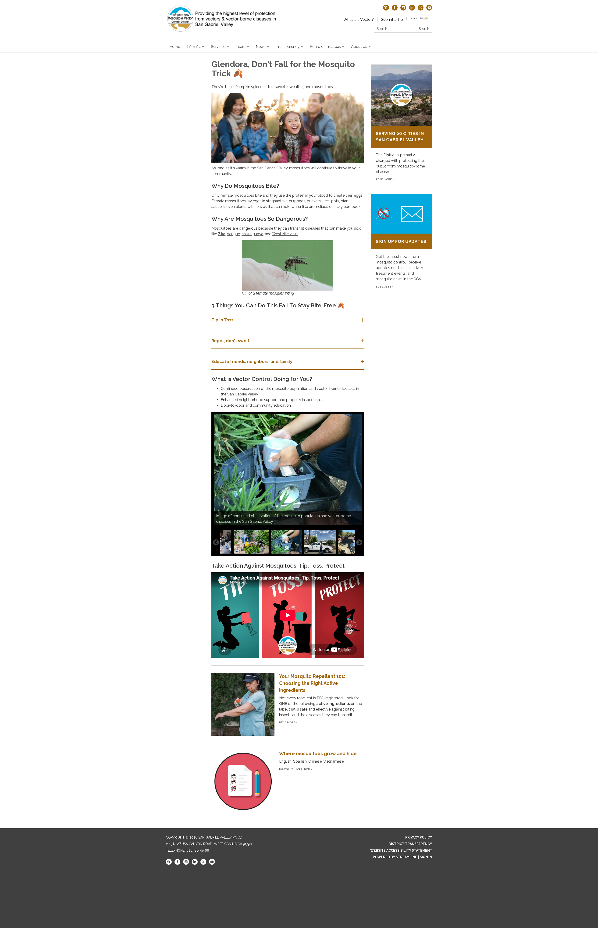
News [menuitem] (261, 46)
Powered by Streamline (395, 857)
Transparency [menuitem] (287, 46)
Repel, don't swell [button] (230, 340)
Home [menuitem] (174, 46)
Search (424, 29)
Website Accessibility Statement (401, 850)
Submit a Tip (392, 19)
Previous (216, 542)
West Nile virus (285, 234)
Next (359, 542)
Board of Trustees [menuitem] (325, 46)
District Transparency (410, 844)
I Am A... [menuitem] (194, 46)
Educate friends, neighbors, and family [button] (251, 361)
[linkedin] (412, 9)
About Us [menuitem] (359, 46)
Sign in (426, 857)
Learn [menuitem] (241, 46)
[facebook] (395, 9)
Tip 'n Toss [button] (222, 319)
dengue (233, 234)
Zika (221, 234)
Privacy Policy (418, 837)
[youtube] (429, 9)
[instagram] (403, 9)
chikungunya (252, 234)
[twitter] (421, 9)
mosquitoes (244, 195)
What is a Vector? (358, 19)
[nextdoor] (386, 9)
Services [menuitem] (218, 46)
